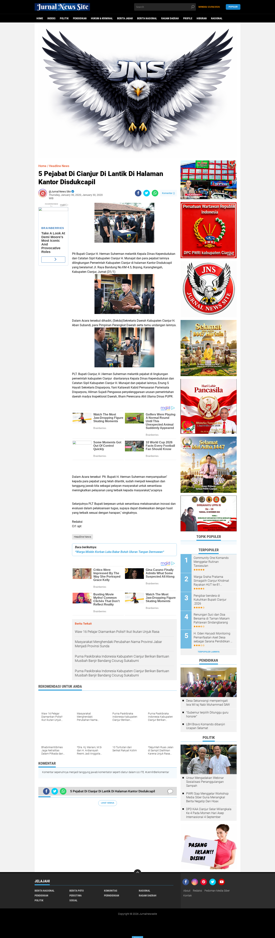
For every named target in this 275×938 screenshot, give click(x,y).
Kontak (187, 895)
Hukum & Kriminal (102, 18)
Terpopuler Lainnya (208, 652)
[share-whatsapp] (155, 193)
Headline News (82, 536)
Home (39, 18)
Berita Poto (76, 890)
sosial (73, 900)
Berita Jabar (125, 18)
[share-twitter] (146, 193)
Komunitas (110, 890)
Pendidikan (80, 18)
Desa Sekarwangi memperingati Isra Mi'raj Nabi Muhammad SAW (208, 702)
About (186, 890)
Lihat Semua (107, 803)
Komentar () (168, 193)
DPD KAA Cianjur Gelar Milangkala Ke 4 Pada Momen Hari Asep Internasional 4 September (208, 813)
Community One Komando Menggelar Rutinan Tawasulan (211, 561)
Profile (187, 18)
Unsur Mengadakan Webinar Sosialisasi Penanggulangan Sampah (205, 781)
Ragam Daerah (170, 18)
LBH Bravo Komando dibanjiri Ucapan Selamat (205, 726)
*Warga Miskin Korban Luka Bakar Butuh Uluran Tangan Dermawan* (119, 552)
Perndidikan (111, 895)
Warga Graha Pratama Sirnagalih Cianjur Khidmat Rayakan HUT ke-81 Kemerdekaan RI (211, 581)
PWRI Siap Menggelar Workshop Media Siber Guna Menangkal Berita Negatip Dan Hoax (207, 797)
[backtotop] (137, 873)
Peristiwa (75, 895)
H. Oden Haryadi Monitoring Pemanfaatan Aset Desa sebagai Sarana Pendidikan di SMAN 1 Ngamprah (213, 637)
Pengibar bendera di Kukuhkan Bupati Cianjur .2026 (210, 599)
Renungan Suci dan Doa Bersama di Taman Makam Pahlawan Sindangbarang (212, 618)
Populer (233, 7)
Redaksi (197, 890)
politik (64, 18)
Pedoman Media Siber (217, 890)
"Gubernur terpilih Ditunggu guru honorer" (207, 714)
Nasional (216, 18)
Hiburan (202, 18)
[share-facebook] (138, 193)
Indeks (51, 18)
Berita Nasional (147, 18)
